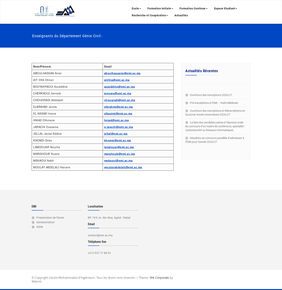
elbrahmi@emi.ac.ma (118, 107)
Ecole (135, 8)
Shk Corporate (159, 277)
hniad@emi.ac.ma (116, 120)
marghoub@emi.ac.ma (119, 154)
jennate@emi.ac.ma (117, 93)
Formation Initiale (159, 8)
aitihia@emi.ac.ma (117, 80)
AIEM (39, 226)
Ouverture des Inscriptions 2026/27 (211, 95)
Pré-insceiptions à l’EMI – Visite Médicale (214, 102)
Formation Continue (193, 8)
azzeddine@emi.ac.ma (119, 86)
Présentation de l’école (50, 217)
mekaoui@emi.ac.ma (118, 160)
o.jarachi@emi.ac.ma (118, 127)
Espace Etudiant (224, 8)
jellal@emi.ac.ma (116, 133)
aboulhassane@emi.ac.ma (122, 73)
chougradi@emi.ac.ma (119, 100)
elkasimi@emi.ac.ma (118, 113)
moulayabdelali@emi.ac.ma (123, 167)
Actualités (181, 15)
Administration (45, 222)
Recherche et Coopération (149, 15)
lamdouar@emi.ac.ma (119, 147)
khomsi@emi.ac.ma (117, 140)
